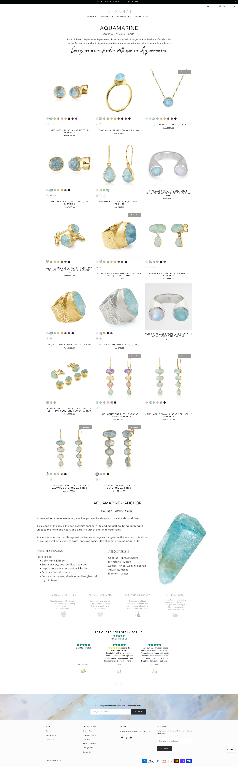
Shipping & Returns (89, 735)
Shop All (48, 731)
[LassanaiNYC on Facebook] (122, 738)
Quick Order (50, 739)
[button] (92, 17)
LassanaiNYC (56, 760)
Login (224, 6)
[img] (119, 635)
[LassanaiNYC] (118, 12)
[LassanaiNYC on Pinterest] (131, 738)
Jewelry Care (87, 731)
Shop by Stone (51, 735)
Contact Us (86, 752)
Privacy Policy (87, 748)
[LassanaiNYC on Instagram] (126, 738)
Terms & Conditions (89, 743)
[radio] (47, 118)
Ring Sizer (86, 739)
